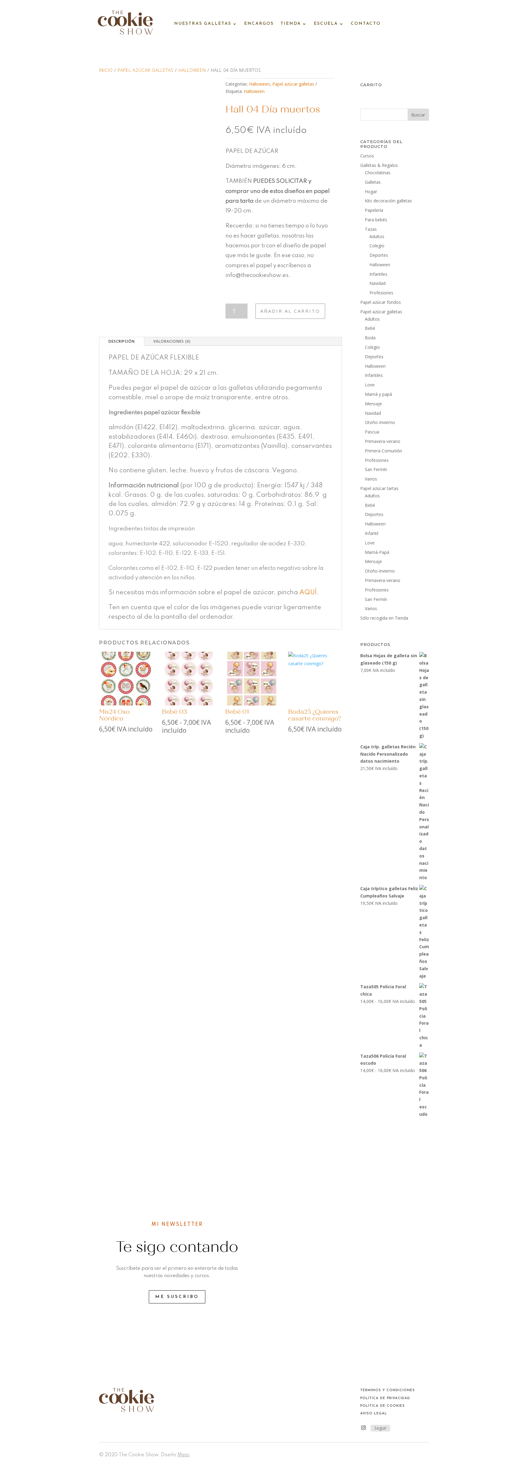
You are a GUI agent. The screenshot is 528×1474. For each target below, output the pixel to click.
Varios (371, 479)
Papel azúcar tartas (379, 488)
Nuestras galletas (202, 23)
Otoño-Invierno (380, 422)
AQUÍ (308, 592)
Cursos (367, 156)
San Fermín (376, 469)
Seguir (380, 1428)
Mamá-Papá (377, 552)
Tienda (290, 23)
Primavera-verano (382, 441)
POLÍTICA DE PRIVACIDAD (385, 1398)
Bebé (370, 328)
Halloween (192, 70)
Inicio (106, 70)
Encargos (259, 23)
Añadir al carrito (290, 311)
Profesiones (381, 293)
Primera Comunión (383, 451)
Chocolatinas (378, 172)
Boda (370, 338)
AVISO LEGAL (373, 1413)
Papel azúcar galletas (146, 70)
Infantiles (378, 274)
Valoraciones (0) (172, 341)
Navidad (377, 283)
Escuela (326, 23)
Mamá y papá (378, 394)
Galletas (373, 182)
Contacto (366, 23)
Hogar (371, 191)
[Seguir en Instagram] (363, 1427)
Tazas (371, 229)
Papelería (374, 210)
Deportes (378, 255)
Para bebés (376, 220)
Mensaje (373, 404)
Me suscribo (177, 1297)
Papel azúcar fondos (380, 302)
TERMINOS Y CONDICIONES (387, 1390)
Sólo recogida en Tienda (384, 618)
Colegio (376, 246)
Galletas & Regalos (379, 165)
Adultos (376, 236)
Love (370, 385)
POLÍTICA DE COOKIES (382, 1406)
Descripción (121, 341)
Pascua (372, 432)
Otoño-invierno (380, 571)
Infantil (371, 533)
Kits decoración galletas (388, 201)
